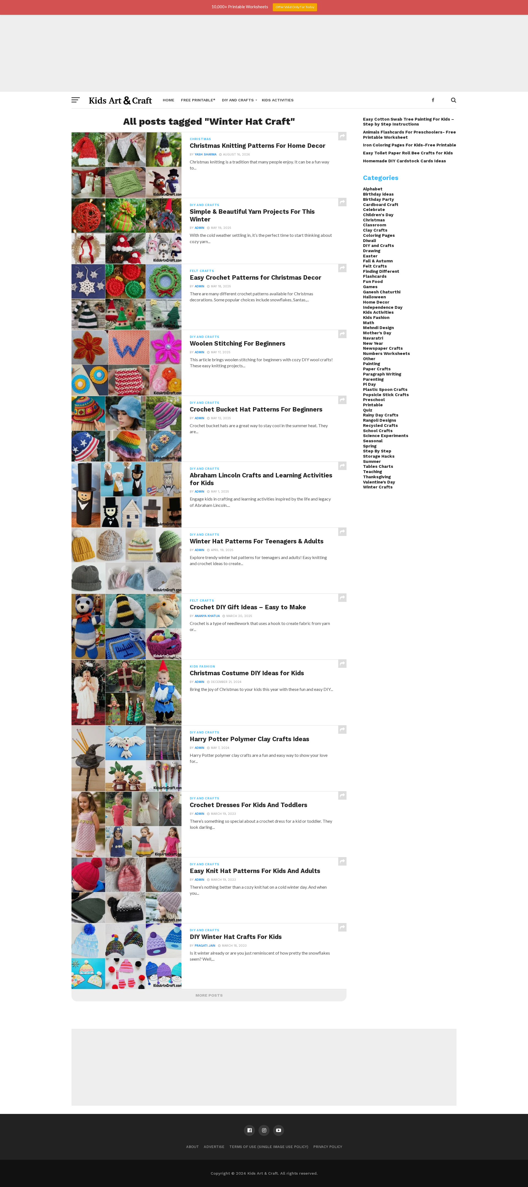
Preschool (374, 399)
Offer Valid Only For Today (295, 7)
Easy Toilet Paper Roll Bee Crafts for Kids (408, 153)
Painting (371, 363)
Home (168, 100)
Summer (372, 461)
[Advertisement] (264, 53)
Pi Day (369, 384)
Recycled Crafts (380, 425)
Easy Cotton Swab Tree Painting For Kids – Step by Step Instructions (408, 122)
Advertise (214, 1147)
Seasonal (373, 440)
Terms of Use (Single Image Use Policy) (268, 1147)
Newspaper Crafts (383, 348)
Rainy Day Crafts (380, 415)
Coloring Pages (379, 235)
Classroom (374, 225)
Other (369, 358)
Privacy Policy (327, 1147)
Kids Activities (278, 100)
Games (370, 286)
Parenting (373, 379)
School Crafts (378, 430)
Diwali (369, 240)
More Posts (209, 995)
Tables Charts (378, 466)
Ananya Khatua (207, 616)
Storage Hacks (379, 456)
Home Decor (376, 302)
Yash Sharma (205, 154)
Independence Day (383, 307)
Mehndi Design (378, 327)
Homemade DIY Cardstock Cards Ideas (404, 161)
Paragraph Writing (382, 374)
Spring (369, 446)
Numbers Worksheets (386, 353)
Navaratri (373, 338)
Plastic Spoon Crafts (385, 389)
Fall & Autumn (378, 260)
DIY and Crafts (238, 100)
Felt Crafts (375, 266)
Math (368, 322)
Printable (373, 404)
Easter (370, 256)
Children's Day (378, 214)
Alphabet (373, 189)
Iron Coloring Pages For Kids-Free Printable (409, 145)
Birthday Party (378, 199)
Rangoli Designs (379, 420)
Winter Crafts (378, 487)
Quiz (367, 410)
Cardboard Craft (380, 204)
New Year (373, 343)
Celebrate (374, 209)
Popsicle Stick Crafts (386, 394)
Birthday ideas (378, 194)
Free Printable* (198, 100)
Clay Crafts (375, 230)
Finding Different (381, 271)
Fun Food (373, 281)
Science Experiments (385, 435)
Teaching (372, 471)
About (192, 1147)
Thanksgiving (377, 476)
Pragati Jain (205, 945)
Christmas (374, 220)
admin (199, 228)
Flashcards (375, 276)
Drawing (371, 250)
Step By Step (377, 451)
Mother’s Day (377, 332)
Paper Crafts (377, 368)
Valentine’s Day (379, 482)
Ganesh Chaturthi (381, 292)
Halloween (374, 296)
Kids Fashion (376, 317)
